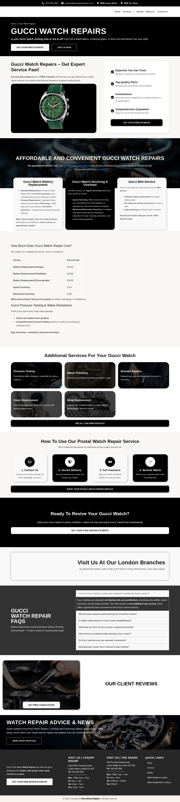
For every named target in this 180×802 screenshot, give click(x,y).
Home (117, 12)
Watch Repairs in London (157, 777)
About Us (150, 12)
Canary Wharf (83, 166)
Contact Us (162, 12)
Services (127, 12)
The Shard (68, 166)
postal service (98, 169)
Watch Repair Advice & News (159, 782)
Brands (140, 12)
